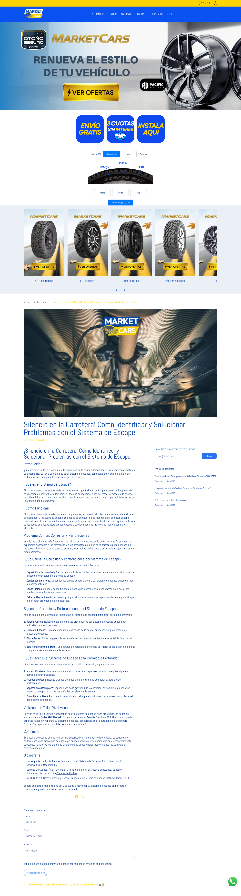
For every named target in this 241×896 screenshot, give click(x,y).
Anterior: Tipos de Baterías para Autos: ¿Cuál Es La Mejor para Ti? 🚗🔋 (67, 884)
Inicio (26, 302)
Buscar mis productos (120, 202)
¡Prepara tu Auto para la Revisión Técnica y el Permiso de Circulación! (183, 488)
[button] (76, 797)
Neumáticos (111, 154)
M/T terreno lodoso (175, 281)
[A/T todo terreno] (44, 242)
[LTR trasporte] (88, 242)
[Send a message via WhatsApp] (232, 881)
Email (26, 830)
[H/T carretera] (131, 242)
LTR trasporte (87, 281)
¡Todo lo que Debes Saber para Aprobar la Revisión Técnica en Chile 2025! (185, 476)
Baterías (143, 154)
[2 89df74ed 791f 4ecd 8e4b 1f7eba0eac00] (120, 66)
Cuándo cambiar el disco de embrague (170, 500)
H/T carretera (131, 281)
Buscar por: (96, 153)
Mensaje (28, 844)
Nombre (27, 816)
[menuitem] (204, 3)
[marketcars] (33, 14)
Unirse (209, 456)
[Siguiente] (124, 106)
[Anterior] (116, 106)
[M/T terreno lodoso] (175, 242)
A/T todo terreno (44, 281)
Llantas (128, 154)
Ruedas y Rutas (40, 302)
